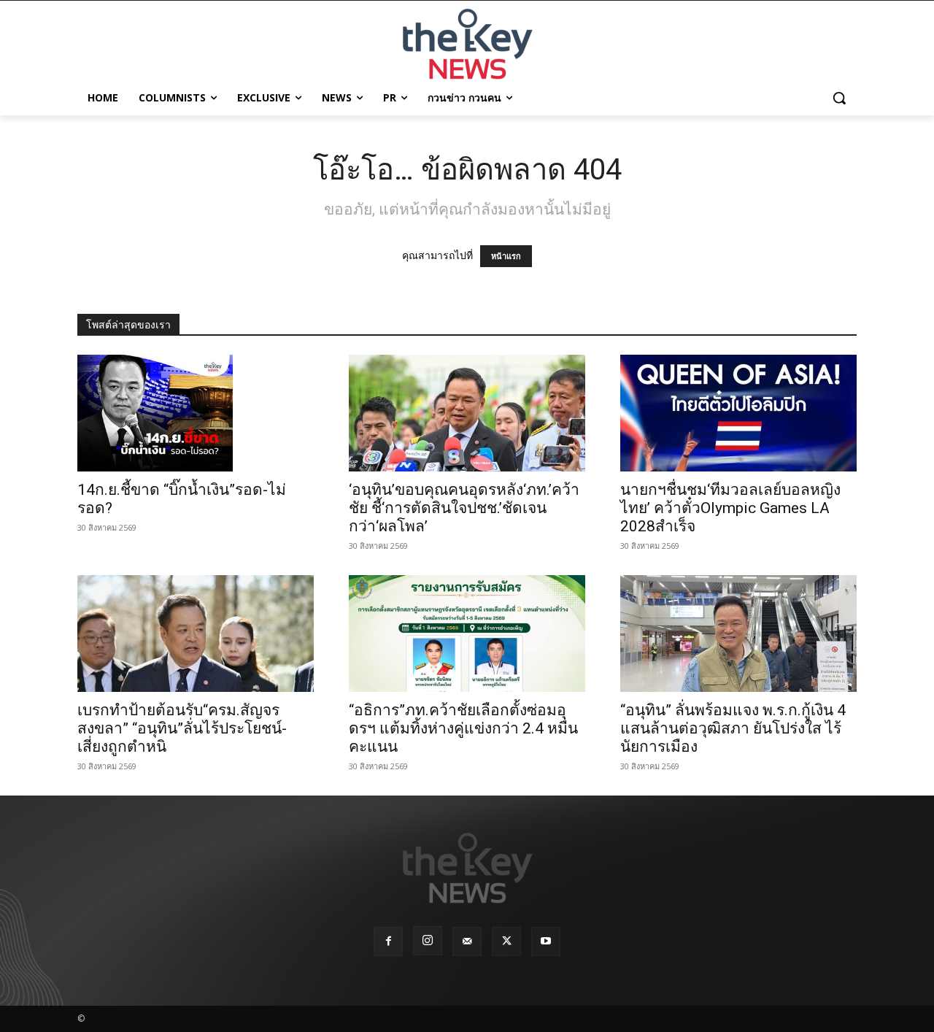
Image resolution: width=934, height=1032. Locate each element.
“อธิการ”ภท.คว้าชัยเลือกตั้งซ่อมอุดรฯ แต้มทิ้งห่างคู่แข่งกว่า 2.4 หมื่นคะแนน (463, 728)
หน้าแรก (506, 256)
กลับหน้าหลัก (473, 993)
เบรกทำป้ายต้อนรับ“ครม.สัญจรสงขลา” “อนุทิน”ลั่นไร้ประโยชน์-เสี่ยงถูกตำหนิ (182, 728)
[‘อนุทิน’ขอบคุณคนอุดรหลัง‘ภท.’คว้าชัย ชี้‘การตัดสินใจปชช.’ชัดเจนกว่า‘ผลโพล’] (467, 413)
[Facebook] (388, 941)
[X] (506, 941)
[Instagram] (427, 940)
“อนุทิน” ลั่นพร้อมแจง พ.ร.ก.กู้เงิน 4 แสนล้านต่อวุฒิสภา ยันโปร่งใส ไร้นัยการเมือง (733, 728)
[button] (839, 97)
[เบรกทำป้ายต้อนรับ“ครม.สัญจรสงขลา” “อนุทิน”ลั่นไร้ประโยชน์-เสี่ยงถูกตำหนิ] (195, 633)
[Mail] (467, 941)
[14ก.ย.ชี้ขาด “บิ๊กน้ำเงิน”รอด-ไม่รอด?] (195, 413)
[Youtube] (545, 941)
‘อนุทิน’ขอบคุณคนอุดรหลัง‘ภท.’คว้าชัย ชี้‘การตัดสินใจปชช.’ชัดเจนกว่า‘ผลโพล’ (464, 508)
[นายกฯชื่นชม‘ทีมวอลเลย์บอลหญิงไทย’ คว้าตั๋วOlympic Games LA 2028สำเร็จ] (738, 413)
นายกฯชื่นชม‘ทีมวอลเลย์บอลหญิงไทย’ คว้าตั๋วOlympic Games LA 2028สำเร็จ (730, 508)
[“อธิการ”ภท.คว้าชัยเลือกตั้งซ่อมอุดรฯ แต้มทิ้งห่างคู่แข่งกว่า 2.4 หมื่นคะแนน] (467, 633)
